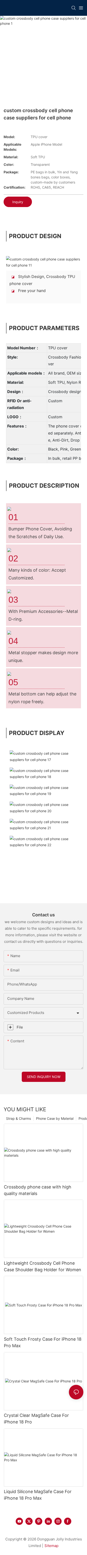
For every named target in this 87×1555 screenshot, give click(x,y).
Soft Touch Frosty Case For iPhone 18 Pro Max (42, 1342)
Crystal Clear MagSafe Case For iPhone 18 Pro (36, 1418)
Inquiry (17, 202)
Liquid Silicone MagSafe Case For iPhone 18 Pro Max (38, 1495)
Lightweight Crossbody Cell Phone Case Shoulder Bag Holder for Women (42, 1266)
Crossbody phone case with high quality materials (37, 1190)
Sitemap (51, 1545)
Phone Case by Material (54, 1118)
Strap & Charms (18, 1118)
